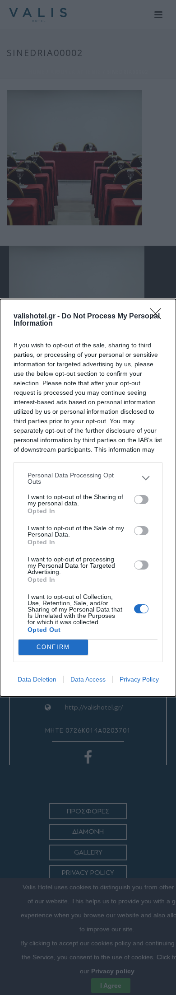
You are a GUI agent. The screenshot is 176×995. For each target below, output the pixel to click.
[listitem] (88, 478)
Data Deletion (37, 679)
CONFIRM (53, 647)
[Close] (158, 316)
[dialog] (88, 497)
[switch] (141, 499)
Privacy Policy (139, 679)
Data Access (88, 679)
